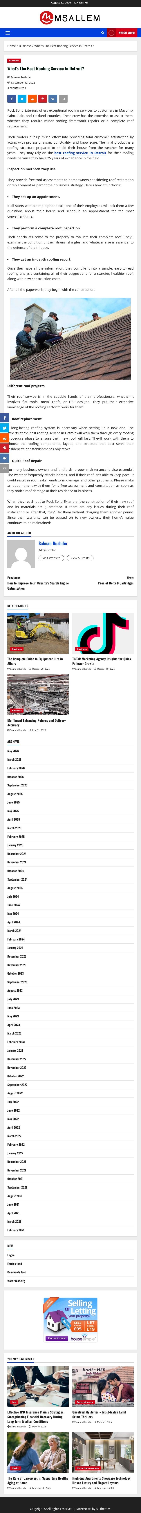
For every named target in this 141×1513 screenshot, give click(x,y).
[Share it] (4, 458)
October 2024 (15, 871)
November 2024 (16, 862)
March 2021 (14, 1221)
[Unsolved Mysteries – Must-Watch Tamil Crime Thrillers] (103, 1386)
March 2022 (14, 1136)
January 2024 (15, 947)
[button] (8, 33)
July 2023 (13, 999)
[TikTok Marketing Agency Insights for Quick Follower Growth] (103, 633)
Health (15, 1468)
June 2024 (13, 905)
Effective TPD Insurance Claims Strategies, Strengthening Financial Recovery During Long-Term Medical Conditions (35, 1417)
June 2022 (13, 1110)
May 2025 (13, 811)
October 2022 (15, 1076)
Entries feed (14, 1263)
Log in (11, 1255)
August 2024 (15, 888)
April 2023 (13, 1025)
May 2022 (13, 1119)
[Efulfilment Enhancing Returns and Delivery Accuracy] (38, 694)
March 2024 (14, 930)
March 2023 (14, 1033)
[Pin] (4, 448)
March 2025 (14, 828)
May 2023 (13, 1016)
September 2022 (17, 1084)
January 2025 (15, 845)
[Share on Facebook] (4, 417)
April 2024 (13, 922)
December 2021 (16, 1161)
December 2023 (16, 956)
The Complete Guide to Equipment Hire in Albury (35, 661)
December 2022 (16, 1059)
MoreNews (83, 1509)
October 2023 (15, 973)
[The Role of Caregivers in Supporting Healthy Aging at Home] (38, 1452)
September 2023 (17, 982)
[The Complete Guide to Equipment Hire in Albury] (38, 633)
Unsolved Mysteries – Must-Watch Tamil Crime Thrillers (99, 1414)
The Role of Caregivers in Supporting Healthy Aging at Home (37, 1480)
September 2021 (17, 1187)
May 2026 (13, 751)
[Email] (4, 468)
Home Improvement (88, 1468)
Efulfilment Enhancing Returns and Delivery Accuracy (36, 722)
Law (14, 1402)
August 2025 (15, 794)
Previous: (38, 583)
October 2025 (15, 776)
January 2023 (15, 1050)
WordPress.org (16, 1281)
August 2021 (14, 1196)
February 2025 (16, 836)
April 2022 (13, 1127)
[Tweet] (4, 427)
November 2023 (16, 965)
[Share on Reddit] (4, 438)
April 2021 (13, 1213)
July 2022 (13, 1101)
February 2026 (16, 768)
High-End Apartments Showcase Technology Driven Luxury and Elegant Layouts (101, 1480)
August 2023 (15, 990)
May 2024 (13, 913)
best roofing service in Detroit (80, 153)
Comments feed (16, 1272)
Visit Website (51, 558)
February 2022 (16, 1144)
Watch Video (127, 32)
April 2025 (13, 819)
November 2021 (16, 1170)
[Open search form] (102, 32)
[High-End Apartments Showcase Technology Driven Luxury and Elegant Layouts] (103, 1452)
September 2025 (17, 785)
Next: (116, 580)
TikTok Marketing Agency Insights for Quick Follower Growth (101, 661)
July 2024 (13, 896)
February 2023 (16, 1042)
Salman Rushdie (21, 77)
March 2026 (14, 759)
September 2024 (17, 879)
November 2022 (16, 1067)
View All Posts (80, 558)
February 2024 (16, 939)
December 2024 (16, 853)
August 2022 (15, 1093)
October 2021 (15, 1178)
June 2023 (13, 1007)
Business (14, 60)
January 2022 (15, 1153)
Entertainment (85, 1402)
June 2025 (13, 802)
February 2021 (15, 1230)
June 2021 (13, 1204)
